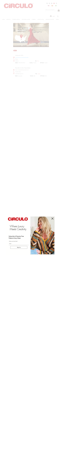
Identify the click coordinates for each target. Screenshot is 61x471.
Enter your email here (13, 241)
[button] (52, 218)
